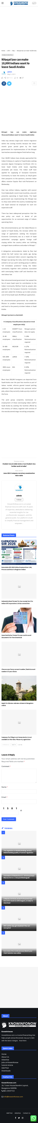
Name (5, 787)
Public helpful (7, 55)
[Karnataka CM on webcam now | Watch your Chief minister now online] (19, 943)
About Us (5, 1057)
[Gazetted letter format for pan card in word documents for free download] (19, 620)
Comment (6, 766)
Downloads (6, 1071)
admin (9, 72)
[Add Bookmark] (34, 83)
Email (5, 797)
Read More (22, 1041)
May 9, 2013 (11, 74)
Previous (6, 745)
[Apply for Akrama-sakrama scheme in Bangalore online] (19, 688)
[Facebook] (15, 1118)
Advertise (5, 1059)
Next (13, 745)
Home (4, 1054)
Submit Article (7, 1065)
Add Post (5, 1068)
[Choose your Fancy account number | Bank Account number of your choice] (19, 654)
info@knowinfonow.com (13, 1096)
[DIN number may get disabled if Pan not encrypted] (19, 918)
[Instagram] (22, 1118)
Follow (19, 500)
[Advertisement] (19, 28)
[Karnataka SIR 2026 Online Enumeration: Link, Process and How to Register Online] (19, 552)
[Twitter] (19, 1118)
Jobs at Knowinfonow (10, 1062)
